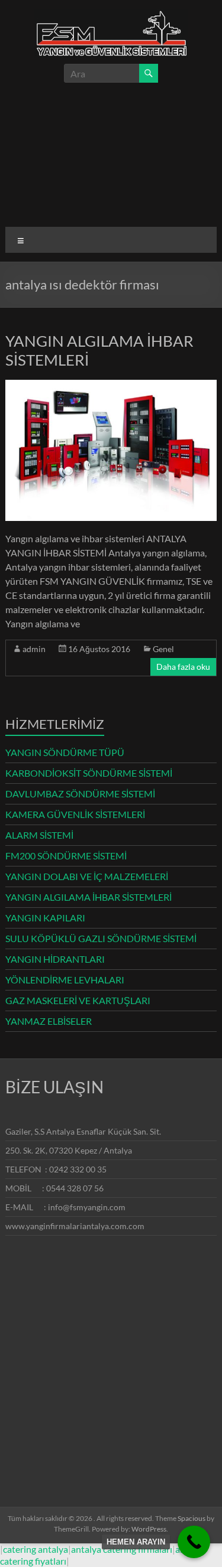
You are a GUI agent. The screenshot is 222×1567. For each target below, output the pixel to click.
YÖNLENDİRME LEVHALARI (64, 979)
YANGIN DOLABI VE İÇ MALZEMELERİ (86, 876)
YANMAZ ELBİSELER (48, 1021)
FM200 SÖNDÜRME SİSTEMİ (66, 855)
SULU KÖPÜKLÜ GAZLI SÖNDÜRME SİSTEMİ (101, 938)
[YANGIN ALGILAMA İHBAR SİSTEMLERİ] (110, 385)
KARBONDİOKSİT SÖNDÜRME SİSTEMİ (88, 772)
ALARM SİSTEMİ (39, 834)
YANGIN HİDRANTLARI (55, 959)
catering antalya (35, 1549)
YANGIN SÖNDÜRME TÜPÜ (64, 752)
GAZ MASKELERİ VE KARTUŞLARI (77, 1000)
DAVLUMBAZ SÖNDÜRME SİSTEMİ (80, 793)
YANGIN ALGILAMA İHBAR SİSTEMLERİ (88, 897)
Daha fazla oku (183, 667)
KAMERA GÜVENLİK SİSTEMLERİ (75, 814)
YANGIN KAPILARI (45, 917)
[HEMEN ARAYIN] (194, 1542)
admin (34, 649)
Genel (163, 649)
